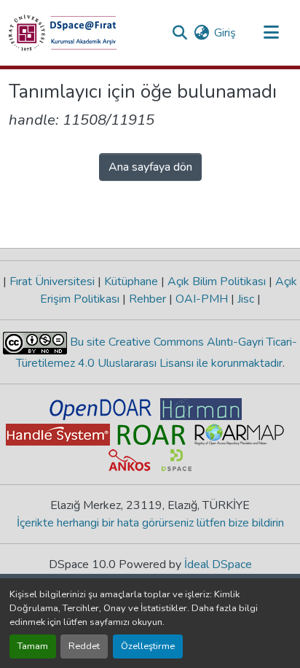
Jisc (245, 299)
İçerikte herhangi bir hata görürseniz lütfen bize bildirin (150, 523)
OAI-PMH (202, 299)
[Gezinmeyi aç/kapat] (270, 33)
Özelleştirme (148, 646)
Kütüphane (131, 281)
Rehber (147, 299)
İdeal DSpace (218, 564)
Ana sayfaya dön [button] (150, 167)
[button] (63, 33)
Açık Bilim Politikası (217, 281)
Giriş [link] (225, 33)
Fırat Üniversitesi (52, 281)
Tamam (32, 646)
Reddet (84, 646)
